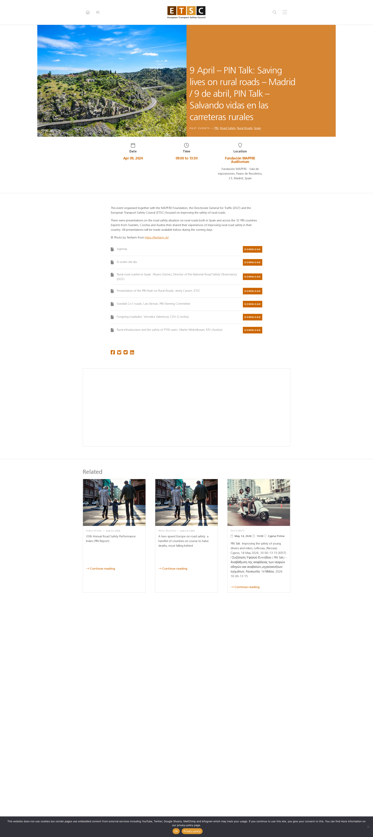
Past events (200, 128)
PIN (216, 128)
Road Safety (227, 128)
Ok (176, 831)
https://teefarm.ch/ (157, 237)
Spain (257, 128)
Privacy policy (192, 831)
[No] (368, 827)
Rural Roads (244, 128)
